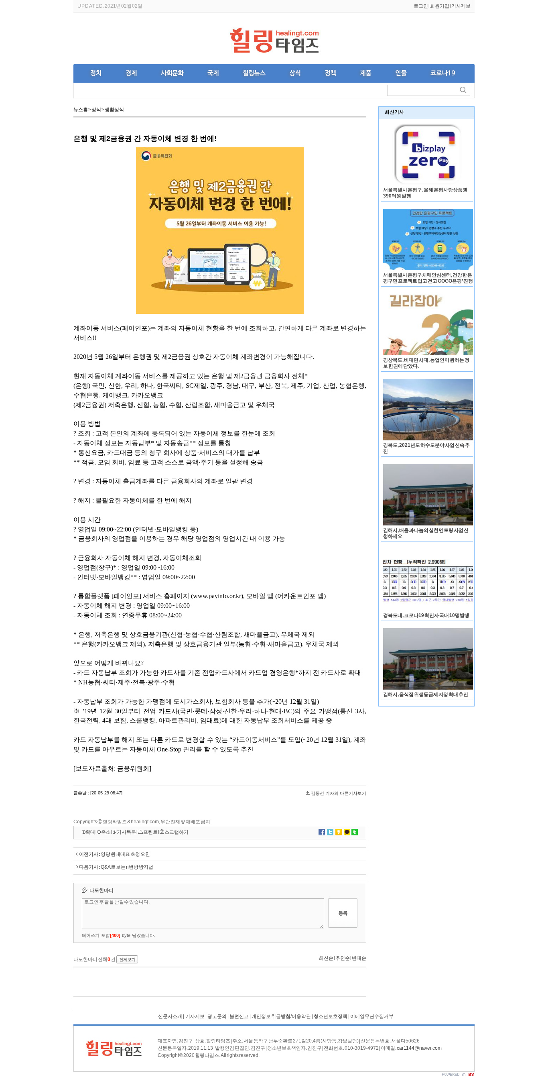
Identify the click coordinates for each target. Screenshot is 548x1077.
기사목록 (126, 832)
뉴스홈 (80, 109)
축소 (106, 832)
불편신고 (239, 1016)
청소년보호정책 (330, 1016)
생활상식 (114, 109)
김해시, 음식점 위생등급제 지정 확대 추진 (425, 694)
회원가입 (439, 6)
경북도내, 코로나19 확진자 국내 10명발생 (426, 615)
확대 (90, 832)
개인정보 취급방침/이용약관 (281, 1016)
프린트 (150, 832)
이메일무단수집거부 (372, 1016)
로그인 (421, 6)
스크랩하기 (176, 832)
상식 (96, 109)
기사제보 (461, 6)
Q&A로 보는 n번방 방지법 (127, 867)
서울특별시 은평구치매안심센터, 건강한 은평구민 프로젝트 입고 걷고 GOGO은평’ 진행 (428, 278)
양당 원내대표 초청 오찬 (125, 854)
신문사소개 (170, 1016)
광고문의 (217, 1016)
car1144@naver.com (419, 1048)
